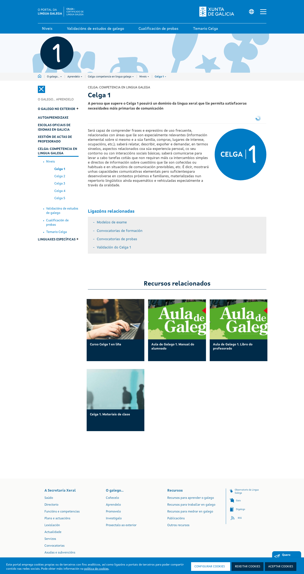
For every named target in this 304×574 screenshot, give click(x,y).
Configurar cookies (209, 566)
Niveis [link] (47, 29)
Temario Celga (56, 232)
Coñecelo (112, 498)
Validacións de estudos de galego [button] (95, 29)
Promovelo (113, 511)
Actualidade (52, 532)
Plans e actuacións (57, 518)
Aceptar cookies (280, 566)
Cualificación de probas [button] (158, 29)
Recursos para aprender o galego (190, 498)
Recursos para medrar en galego (190, 511)
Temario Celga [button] (205, 29)
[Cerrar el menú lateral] (41, 89)
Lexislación (52, 525)
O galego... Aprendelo (56, 99)
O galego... (53, 76)
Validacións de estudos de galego (62, 211)
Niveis (143, 76)
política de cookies (96, 568)
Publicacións (176, 518)
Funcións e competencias (62, 511)
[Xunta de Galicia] (220, 12)
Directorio (51, 504)
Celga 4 (59, 191)
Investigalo (114, 518)
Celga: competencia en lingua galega (110, 76)
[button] (263, 11)
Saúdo (48, 498)
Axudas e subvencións (59, 552)
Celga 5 (59, 198)
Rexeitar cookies (247, 566)
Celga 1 (159, 76)
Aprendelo (73, 76)
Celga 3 (59, 183)
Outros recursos (178, 525)
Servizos (50, 539)
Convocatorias (54, 545)
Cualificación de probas (57, 223)
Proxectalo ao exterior (121, 525)
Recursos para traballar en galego (191, 504)
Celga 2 (59, 176)
